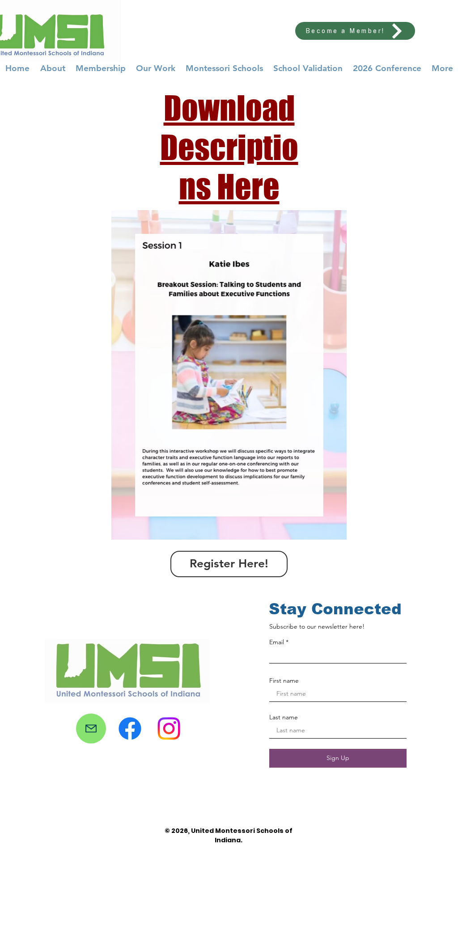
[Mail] (91, 728)
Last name (283, 717)
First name (284, 680)
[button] (229, 375)
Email (276, 642)
